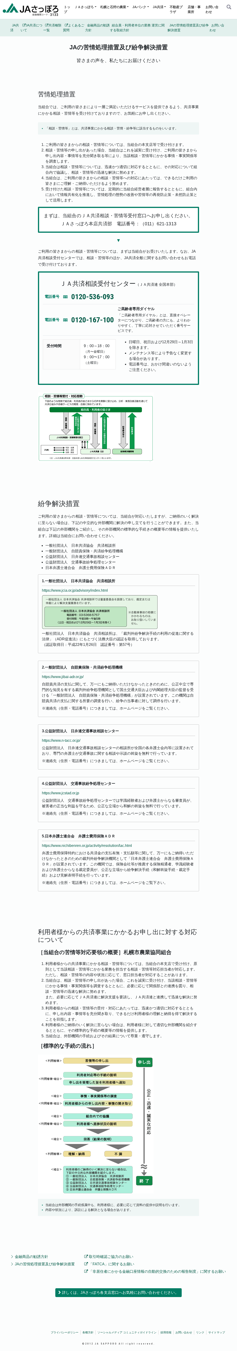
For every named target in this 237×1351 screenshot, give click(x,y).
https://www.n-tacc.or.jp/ (61, 740)
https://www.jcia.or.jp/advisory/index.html (75, 590)
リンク (200, 1332)
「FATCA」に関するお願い (111, 1264)
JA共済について (31, 27)
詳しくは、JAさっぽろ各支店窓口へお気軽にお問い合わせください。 (119, 1292)
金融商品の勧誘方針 (97, 27)
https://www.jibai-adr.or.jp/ (63, 677)
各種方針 (88, 1332)
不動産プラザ (176, 9)
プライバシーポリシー (64, 1332)
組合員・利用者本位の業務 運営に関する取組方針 (137, 27)
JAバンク (139, 7)
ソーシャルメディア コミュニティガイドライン (126, 1332)
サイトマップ (216, 1332)
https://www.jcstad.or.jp (60, 793)
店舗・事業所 (194, 9)
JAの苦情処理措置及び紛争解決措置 (188, 27)
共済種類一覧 (52, 27)
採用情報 (166, 1332)
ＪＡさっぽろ (84, 7)
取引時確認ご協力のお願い (110, 1257)
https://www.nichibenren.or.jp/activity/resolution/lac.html (87, 846)
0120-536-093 (92, 296)
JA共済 (158, 7)
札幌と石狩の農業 (113, 7)
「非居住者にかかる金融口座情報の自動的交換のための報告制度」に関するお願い (157, 1271)
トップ (67, 9)
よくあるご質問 (73, 27)
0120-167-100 (92, 319)
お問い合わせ (212, 9)
